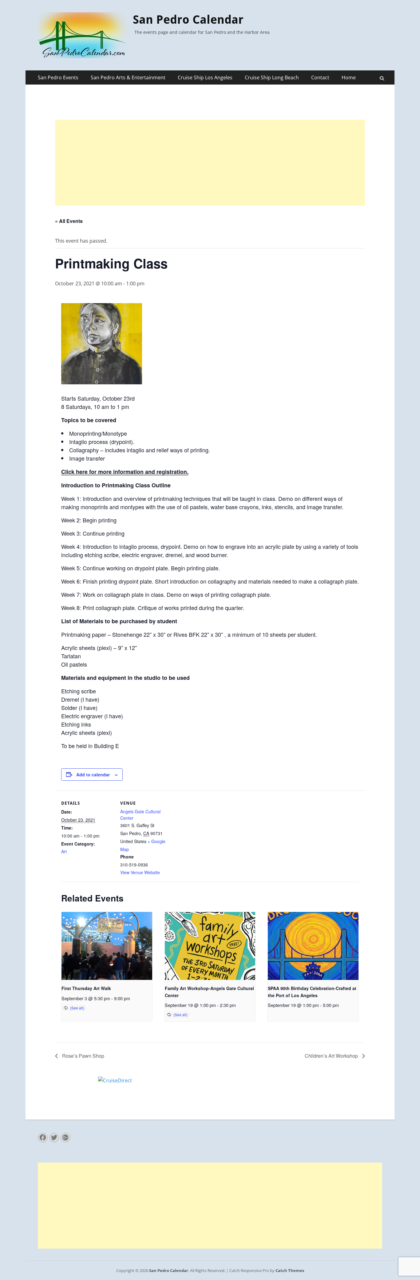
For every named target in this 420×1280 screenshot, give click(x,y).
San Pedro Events (58, 77)
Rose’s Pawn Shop (82, 1055)
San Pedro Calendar (188, 19)
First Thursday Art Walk (86, 988)
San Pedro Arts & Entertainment (128, 77)
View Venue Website (140, 872)
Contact (320, 77)
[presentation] (106, 946)
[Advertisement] (210, 163)
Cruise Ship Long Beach (272, 77)
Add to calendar (93, 774)
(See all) (77, 1007)
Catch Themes (289, 1270)
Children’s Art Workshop (332, 1055)
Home (349, 77)
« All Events (69, 220)
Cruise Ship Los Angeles (205, 77)
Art (64, 851)
